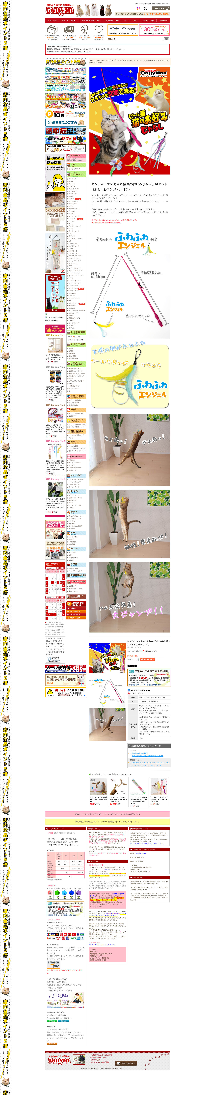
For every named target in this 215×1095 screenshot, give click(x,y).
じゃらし (72, 521)
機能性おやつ (74, 386)
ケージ (71, 503)
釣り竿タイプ (112, 60)
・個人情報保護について (98, 1057)
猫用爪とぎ (72, 500)
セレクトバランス (75, 258)
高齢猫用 (72, 353)
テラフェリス (73, 263)
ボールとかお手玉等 (75, 526)
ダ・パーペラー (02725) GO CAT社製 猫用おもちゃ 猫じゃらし (118, 799)
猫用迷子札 (72, 416)
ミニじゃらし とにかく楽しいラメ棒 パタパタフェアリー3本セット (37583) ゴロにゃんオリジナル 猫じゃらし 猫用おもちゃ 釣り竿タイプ (55, 466)
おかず (71, 378)
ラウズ (71, 315)
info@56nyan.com (141, 853)
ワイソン (72, 328)
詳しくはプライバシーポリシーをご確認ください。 (147, 844)
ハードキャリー (74, 484)
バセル (71, 278)
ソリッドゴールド (75, 261)
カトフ (71, 223)
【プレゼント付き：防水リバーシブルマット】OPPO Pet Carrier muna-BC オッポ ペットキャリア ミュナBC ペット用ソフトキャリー (55, 504)
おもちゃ (96, 60)
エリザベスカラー (75, 463)
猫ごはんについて (75, 169)
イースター (72, 204)
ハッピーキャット (75, 281)
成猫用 (71, 348)
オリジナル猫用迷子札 (76, 413)
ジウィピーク (73, 243)
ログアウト (166, 4)
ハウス (71, 508)
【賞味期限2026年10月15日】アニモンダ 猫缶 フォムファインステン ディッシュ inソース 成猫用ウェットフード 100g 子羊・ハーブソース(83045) (55, 392)
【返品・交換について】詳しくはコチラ (102, 944)
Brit (70, 301)
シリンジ (72, 465)
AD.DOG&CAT (74, 189)
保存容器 (72, 544)
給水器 (71, 539)
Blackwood (72, 293)
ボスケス (72, 308)
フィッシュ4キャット (76, 286)
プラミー (72, 296)
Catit (70, 233)
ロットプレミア (74, 323)
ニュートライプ (74, 273)
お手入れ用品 (73, 568)
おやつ (71, 383)
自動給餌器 (72, 542)
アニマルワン (73, 191)
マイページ (139, 4)
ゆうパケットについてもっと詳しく (63, 845)
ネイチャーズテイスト (76, 276)
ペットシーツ (73, 557)
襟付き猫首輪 (73, 405)
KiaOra (71, 228)
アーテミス (72, 179)
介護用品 (72, 460)
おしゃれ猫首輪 (74, 403)
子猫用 (71, 351)
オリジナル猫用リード (76, 427)
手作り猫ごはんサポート (77, 373)
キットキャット (74, 231)
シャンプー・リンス (75, 571)
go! (70, 241)
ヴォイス (72, 214)
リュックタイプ (75, 482)
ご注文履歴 (147, 4)
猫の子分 (72, 523)
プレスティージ (74, 303)
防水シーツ (72, 470)
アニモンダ (72, 194)
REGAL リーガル (74, 318)
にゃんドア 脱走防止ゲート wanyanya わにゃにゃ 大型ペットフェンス (55, 357)
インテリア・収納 (75, 505)
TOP (90, 60)
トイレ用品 (72, 552)
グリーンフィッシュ (75, 238)
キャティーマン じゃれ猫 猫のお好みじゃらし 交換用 (98, 799)
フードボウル (73, 537)
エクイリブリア (74, 216)
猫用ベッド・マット (75, 498)
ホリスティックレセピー (77, 310)
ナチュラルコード (75, 268)
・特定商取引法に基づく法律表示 (101, 1055)
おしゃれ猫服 (73, 446)
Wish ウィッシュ (74, 209)
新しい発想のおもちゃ (76, 516)
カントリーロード (75, 226)
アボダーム (72, 196)
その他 (71, 560)
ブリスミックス (74, 298)
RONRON (72, 325)
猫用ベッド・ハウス (75, 588)
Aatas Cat (72, 184)
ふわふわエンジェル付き (140, 753)
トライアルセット (75, 388)
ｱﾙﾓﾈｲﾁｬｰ (72, 199)
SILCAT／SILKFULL (75, 256)
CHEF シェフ (73, 251)
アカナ (71, 181)
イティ (71, 206)
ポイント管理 (156, 4)
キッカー (72, 528)
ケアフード (71, 340)
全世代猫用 (72, 356)
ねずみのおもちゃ (75, 518)
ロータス (72, 320)
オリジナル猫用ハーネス (77, 424)
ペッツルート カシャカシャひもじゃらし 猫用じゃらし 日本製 (159, 799)
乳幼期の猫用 (73, 358)
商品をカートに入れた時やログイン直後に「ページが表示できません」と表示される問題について (107, 814)
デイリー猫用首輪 (75, 400)
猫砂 (70, 555)
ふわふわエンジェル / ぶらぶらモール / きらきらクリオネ (151, 763)
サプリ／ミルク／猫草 (76, 381)
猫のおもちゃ (73, 591)
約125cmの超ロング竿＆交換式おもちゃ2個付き (147, 756)
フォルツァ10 (73, 288)
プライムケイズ (74, 291)
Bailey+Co (72, 306)
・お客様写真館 (95, 1060)
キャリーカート (74, 487)
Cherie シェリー (74, 253)
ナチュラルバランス (75, 271)
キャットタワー (74, 495)
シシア (71, 248)
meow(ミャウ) (73, 313)
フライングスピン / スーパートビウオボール (146, 765)
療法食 (70, 337)
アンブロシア (73, 201)
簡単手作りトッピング (76, 376)
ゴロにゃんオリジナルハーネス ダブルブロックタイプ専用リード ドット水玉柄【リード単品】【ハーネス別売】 (55, 429)
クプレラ (72, 236)
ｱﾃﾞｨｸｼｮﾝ (72, 186)
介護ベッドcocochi (75, 468)
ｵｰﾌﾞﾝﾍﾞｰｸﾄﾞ (73, 218)
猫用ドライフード (75, 368)
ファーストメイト (75, 283)
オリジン (72, 221)
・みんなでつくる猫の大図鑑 (99, 1062)
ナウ (70, 266)
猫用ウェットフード (75, 371)
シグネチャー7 (74, 246)
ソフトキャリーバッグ (76, 479)
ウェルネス (72, 211)
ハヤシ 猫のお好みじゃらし (125, 60)
